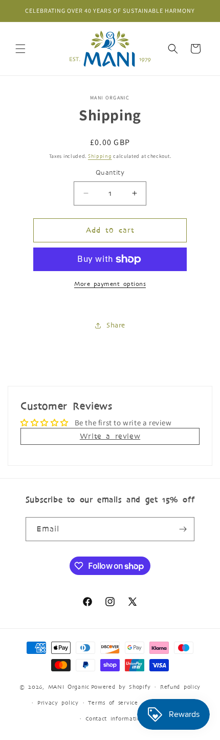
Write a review (110, 436)
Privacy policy (58, 703)
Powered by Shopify (121, 687)
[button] (20, 48)
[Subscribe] (182, 529)
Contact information (114, 718)
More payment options (110, 283)
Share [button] (115, 325)
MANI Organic (69, 687)
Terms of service (113, 703)
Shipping (100, 156)
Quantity (110, 172)
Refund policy (180, 687)
